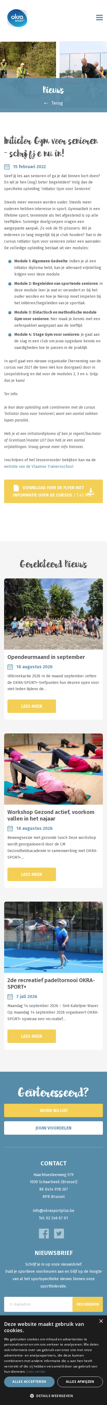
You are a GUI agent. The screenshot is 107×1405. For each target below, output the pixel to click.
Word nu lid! (53, 1110)
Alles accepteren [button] (29, 1381)
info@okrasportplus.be (53, 1210)
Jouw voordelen (53, 1128)
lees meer (31, 706)
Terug (57, 103)
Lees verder (36, 1371)
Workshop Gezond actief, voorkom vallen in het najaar (50, 815)
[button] (53, 1396)
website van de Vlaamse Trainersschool (39, 466)
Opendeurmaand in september (46, 657)
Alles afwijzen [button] (80, 1381)
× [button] (101, 1321)
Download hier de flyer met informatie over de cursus (52, 491)
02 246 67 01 (57, 1218)
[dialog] (53, 1360)
